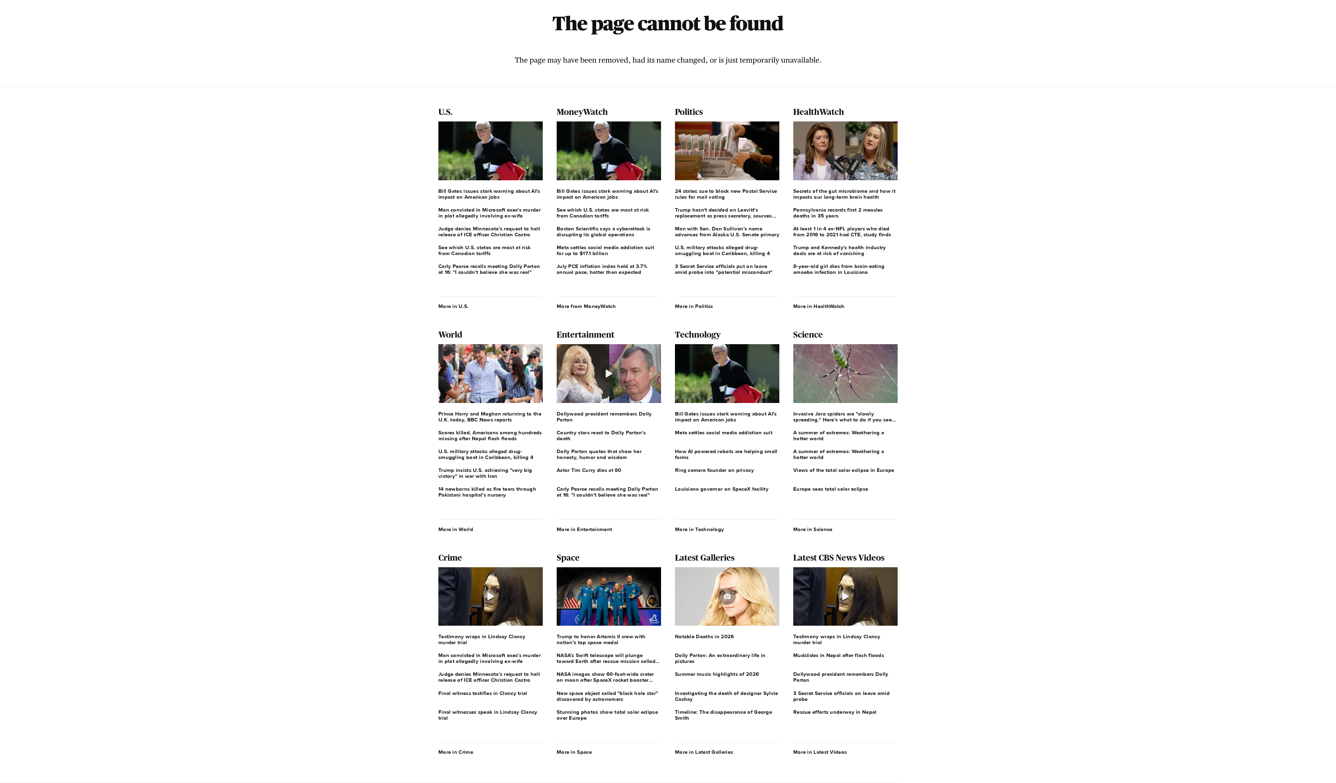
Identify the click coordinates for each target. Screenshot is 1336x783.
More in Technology (699, 529)
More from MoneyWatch (586, 306)
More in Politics (694, 306)
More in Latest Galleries (704, 752)
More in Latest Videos (820, 752)
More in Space (574, 752)
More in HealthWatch (819, 306)
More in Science (813, 529)
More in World (455, 529)
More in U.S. (453, 306)
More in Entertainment (584, 529)
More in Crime (455, 752)
